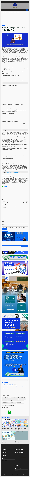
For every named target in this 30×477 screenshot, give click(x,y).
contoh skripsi (11, 199)
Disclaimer (16, 470)
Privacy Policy (17, 467)
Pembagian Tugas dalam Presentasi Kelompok (9, 385)
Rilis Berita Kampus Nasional (19, 452)
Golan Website (4, 449)
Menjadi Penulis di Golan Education (20, 447)
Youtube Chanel (27, 10)
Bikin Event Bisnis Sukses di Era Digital (21, 423)
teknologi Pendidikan (10, 405)
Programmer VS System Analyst (7, 388)
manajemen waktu (20, 400)
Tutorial (4, 426)
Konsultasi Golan (21, 236)
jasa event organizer (22, 399)
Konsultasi (4, 240)
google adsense (15, 399)
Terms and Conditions (18, 468)
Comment (4, 207)
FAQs (16, 471)
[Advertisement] (15, 19)
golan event (10, 399)
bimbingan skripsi (6, 199)
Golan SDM (4, 457)
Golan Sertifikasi (4, 460)
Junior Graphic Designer (24, 202)
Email (3, 221)
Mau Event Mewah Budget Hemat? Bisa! (8, 236)
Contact (16, 465)
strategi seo (4, 405)
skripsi (20, 199)
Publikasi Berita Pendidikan (19, 449)
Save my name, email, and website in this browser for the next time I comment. (14, 227)
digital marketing (5, 399)
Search (24, 246)
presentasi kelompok (13, 403)
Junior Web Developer (5, 392)
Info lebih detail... (15, 377)
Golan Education (4, 452)
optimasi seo (13, 402)
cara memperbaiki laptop (6, 397)
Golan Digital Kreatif (5, 447)
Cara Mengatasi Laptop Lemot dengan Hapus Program (10, 391)
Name (3, 218)
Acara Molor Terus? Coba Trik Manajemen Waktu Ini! (21, 435)
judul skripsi (14, 199)
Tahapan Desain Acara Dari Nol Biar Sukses (8, 435)
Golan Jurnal (4, 458)
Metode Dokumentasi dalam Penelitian (8, 384)
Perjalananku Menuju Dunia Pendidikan (8, 387)
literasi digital (15, 400)
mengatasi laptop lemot (6, 402)
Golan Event (4, 455)
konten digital (5, 400)
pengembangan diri (5, 403)
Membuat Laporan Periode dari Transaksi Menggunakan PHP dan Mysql (13, 386)
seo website (18, 403)
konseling (18, 199)
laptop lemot (10, 400)
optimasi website (18, 402)
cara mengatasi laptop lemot (15, 397)
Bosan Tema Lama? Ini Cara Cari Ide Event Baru (8, 423)
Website (3, 224)
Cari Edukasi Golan (5, 245)
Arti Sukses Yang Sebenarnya (6, 202)
